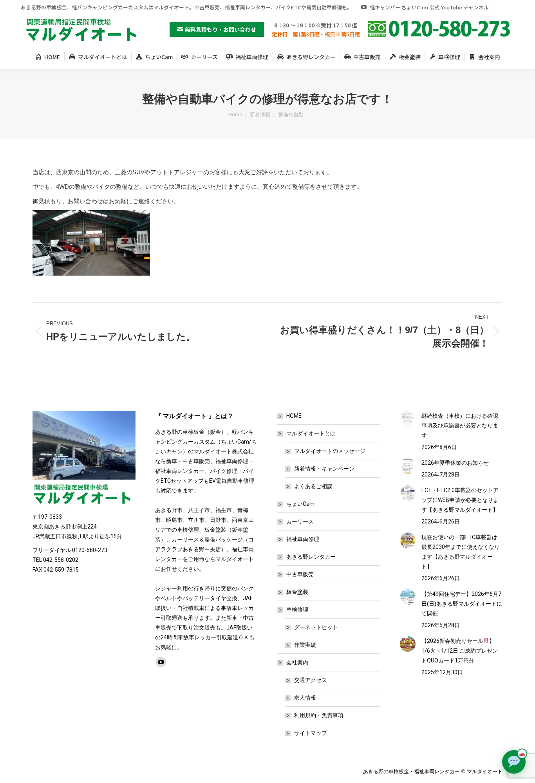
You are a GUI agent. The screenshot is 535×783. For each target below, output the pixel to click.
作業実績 (305, 645)
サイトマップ (310, 733)
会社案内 (297, 662)
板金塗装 (297, 592)
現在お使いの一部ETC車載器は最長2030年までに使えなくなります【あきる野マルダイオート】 (460, 552)
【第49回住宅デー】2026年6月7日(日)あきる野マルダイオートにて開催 (461, 604)
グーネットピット (316, 627)
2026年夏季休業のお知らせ (455, 463)
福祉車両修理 (302, 539)
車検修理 (297, 609)
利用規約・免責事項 (318, 715)
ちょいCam (300, 504)
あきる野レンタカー (311, 557)
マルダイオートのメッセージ (329, 451)
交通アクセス (310, 680)
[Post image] (408, 419)
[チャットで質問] (514, 762)
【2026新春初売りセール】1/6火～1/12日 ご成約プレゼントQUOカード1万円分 (459, 651)
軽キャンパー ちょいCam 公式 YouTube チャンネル (429, 7)
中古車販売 (300, 574)
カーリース (300, 521)
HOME (294, 416)
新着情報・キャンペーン (324, 468)
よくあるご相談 (313, 486)
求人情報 (305, 698)
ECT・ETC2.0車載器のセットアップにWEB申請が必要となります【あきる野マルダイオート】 (460, 500)
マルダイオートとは (311, 433)
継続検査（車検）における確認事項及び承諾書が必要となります (459, 425)
